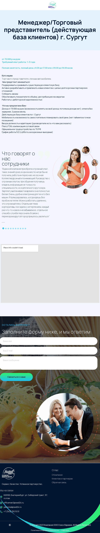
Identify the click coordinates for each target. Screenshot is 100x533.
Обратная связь (59, 482)
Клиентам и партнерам (62, 478)
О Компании (57, 475)
